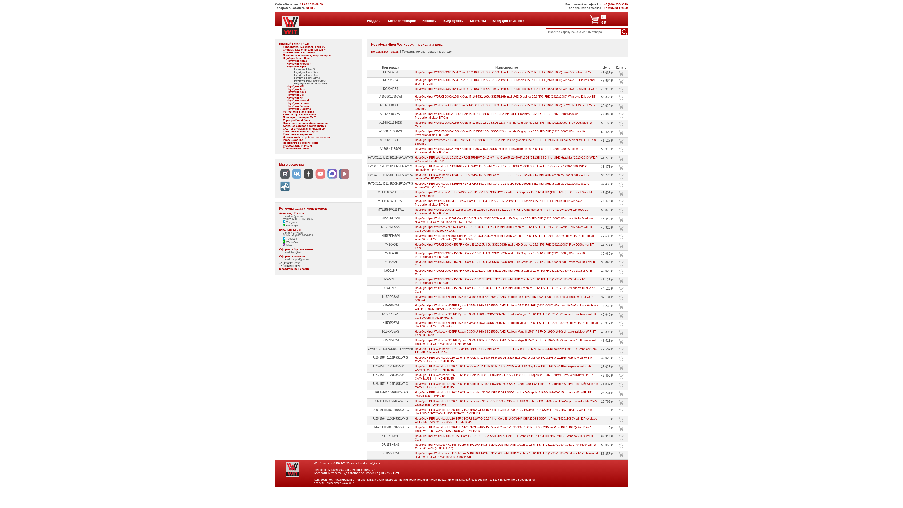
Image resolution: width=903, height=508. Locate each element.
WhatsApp (291, 225)
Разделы (374, 21)
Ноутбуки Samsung (299, 106)
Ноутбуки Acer (296, 89)
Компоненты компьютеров (300, 131)
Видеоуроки (453, 21)
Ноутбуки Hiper (296, 66)
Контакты (478, 21)
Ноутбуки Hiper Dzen (306, 75)
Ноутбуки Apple (297, 61)
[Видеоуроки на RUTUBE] (285, 178)
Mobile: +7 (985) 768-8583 (298, 235)
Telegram (291, 222)
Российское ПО (293, 140)
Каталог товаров (402, 21)
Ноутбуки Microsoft (299, 63)
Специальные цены (296, 148)
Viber (288, 245)
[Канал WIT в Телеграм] (285, 191)
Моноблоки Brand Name (298, 111)
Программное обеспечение (300, 142)
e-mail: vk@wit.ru (293, 232)
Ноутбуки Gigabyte (299, 108)
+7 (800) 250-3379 (289, 266)
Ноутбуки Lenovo (298, 103)
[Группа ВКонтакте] (297, 178)
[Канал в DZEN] (308, 178)
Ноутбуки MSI (295, 86)
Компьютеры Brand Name (299, 114)
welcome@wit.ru (371, 463)
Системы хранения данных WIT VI (304, 49)
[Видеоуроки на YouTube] (320, 178)
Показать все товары (385, 51)
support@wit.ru (300, 259)
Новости (429, 21)
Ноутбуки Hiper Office (307, 77)
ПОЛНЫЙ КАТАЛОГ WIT (294, 44)
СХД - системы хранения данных (304, 128)
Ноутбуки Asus (296, 92)
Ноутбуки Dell (295, 94)
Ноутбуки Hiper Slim (306, 72)
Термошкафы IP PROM (297, 145)
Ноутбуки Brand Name (297, 58)
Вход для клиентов (508, 21)
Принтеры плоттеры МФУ (299, 117)
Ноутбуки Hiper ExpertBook (310, 80)
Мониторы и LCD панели (299, 52)
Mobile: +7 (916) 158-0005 (298, 219)
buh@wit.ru (297, 252)
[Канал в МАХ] (332, 178)
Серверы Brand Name (297, 120)
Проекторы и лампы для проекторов (307, 55)
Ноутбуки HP (295, 97)
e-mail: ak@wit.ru (293, 216)
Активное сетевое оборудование (304, 125)
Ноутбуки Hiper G (304, 69)
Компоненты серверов (298, 134)
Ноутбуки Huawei (298, 100)
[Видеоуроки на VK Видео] (344, 178)
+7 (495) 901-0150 (289, 263)
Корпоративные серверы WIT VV (304, 46)
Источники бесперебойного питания (306, 137)
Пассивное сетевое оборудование (305, 123)
